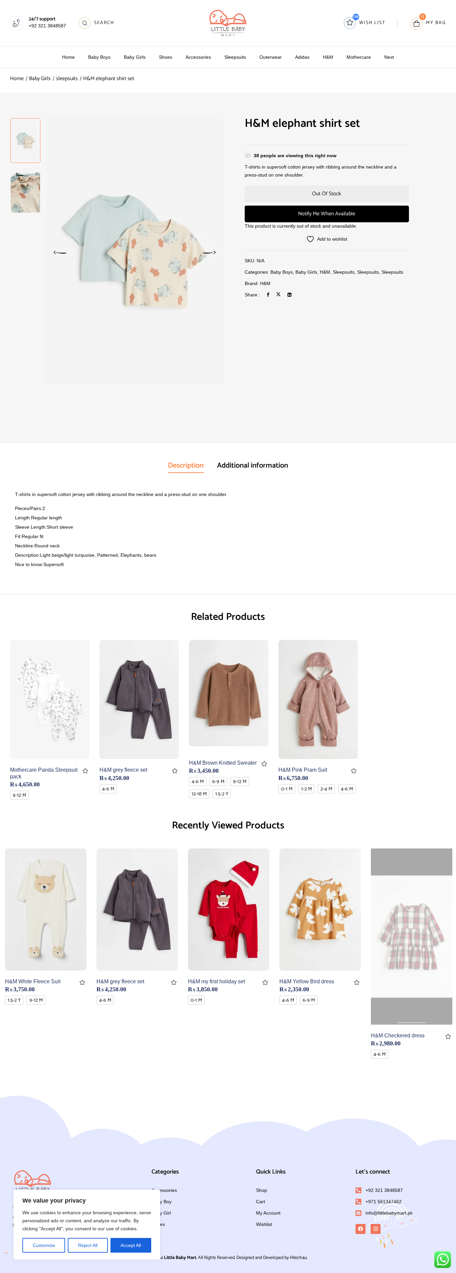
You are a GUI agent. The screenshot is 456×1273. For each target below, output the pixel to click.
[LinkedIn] (289, 294)
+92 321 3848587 (47, 25)
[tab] (186, 466)
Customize (44, 1245)
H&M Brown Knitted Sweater (223, 763)
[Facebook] (268, 294)
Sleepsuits (392, 272)
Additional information (252, 466)
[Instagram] (376, 1229)
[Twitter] (278, 294)
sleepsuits (67, 78)
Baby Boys (281, 272)
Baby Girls (40, 78)
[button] (428, 23)
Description (186, 466)
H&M (325, 272)
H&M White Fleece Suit (32, 981)
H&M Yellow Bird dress (306, 981)
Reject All (87, 1245)
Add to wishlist (85, 771)
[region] (86, 1225)
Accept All (131, 1245)
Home (17, 78)
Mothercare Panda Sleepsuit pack (43, 773)
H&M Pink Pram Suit (302, 770)
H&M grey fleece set (123, 770)
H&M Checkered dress (398, 1035)
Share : (252, 294)
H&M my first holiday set (216, 981)
